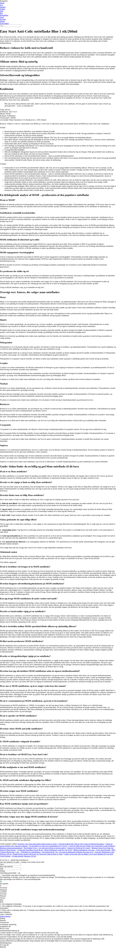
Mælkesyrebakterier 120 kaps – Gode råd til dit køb (91, 850)
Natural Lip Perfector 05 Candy (78, 848)
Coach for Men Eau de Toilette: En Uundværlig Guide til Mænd (92, 846)
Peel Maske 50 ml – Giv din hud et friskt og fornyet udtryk (45, 848)
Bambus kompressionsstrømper (11, 848)
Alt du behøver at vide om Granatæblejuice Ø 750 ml (48, 846)
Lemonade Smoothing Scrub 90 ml (30, 850)
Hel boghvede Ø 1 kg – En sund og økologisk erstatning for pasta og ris (67, 852)
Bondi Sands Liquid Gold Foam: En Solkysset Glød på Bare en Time (38, 854)
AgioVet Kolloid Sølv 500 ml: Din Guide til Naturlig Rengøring (81, 844)
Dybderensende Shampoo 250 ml (24, 856)
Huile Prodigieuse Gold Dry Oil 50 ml (58, 850)
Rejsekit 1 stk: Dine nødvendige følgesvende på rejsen (37, 844)
